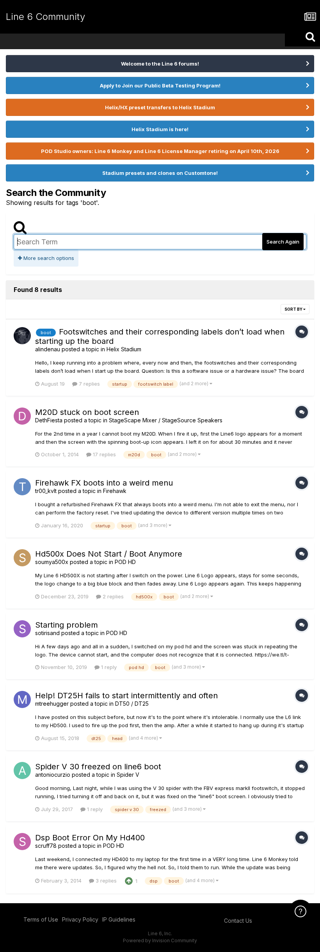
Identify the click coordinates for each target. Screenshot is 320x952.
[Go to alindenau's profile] (22, 335)
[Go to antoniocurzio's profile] (22, 770)
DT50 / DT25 (132, 703)
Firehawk (114, 491)
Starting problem (66, 625)
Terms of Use (40, 919)
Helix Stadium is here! (160, 129)
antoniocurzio (52, 774)
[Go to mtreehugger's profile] (22, 699)
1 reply (108, 667)
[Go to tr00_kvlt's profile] (22, 486)
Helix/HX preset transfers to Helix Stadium (160, 107)
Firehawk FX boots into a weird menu (104, 483)
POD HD (125, 562)
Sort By (293, 309)
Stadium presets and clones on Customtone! (160, 173)
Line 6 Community (45, 16)
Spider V (128, 774)
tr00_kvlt (46, 491)
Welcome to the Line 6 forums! (160, 64)
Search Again (283, 241)
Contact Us (238, 920)
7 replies (88, 384)
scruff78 (46, 845)
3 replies (105, 880)
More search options (48, 258)
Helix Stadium (124, 349)
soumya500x (51, 562)
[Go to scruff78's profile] (22, 841)
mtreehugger (52, 703)
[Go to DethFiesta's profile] (22, 416)
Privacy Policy (80, 919)
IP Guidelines (118, 919)
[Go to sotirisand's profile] (22, 628)
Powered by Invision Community (160, 940)
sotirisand (47, 633)
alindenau (47, 349)
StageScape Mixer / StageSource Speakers (165, 420)
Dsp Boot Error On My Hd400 (90, 837)
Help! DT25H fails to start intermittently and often (126, 695)
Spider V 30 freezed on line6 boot (98, 766)
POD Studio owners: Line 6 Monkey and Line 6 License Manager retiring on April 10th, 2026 (160, 151)
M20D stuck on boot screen (87, 412)
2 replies (112, 596)
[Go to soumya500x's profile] (22, 557)
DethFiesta (48, 420)
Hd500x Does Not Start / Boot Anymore (108, 554)
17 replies (103, 454)
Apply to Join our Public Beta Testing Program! (160, 85)
